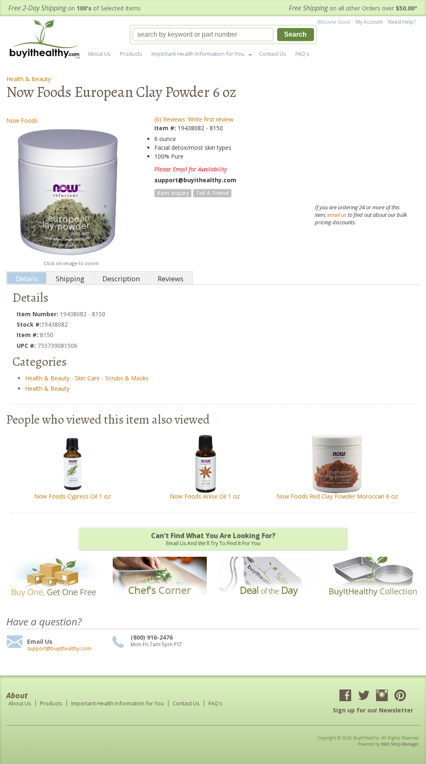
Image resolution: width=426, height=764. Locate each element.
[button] (223, 34)
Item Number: (38, 314)
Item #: (166, 128)
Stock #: (29, 324)
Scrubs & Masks (127, 378)
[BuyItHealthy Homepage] (47, 40)
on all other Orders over (353, 8)
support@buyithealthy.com (59, 648)
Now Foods (22, 120)
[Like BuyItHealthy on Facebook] (345, 696)
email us (337, 214)
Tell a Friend (212, 193)
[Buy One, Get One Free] (53, 602)
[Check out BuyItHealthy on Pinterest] (400, 696)
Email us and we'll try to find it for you (213, 539)
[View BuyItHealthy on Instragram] (382, 696)
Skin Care (87, 378)
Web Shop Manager (400, 744)
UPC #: (27, 346)
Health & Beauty (28, 79)
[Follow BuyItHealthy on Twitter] (363, 696)
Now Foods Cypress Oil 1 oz (72, 496)
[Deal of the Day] (266, 602)
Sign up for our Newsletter (373, 710)
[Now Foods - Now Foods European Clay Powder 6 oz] (70, 192)
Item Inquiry (173, 193)
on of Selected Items (74, 8)
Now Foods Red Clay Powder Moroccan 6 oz (337, 496)
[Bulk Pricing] (373, 602)
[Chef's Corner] (160, 602)
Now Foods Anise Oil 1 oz (205, 496)
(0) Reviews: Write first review (193, 119)
